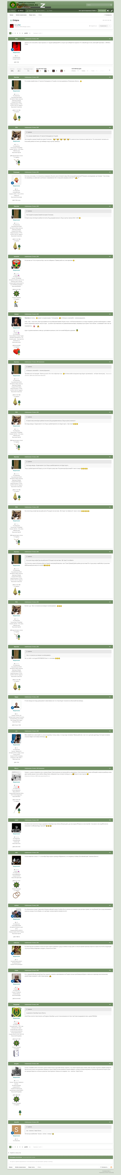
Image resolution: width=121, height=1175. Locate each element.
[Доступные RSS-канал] (111, 1167)
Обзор (21, 10)
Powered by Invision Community (106, 1172)
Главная (13, 10)
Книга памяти (40, 10)
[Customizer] (108, 10)
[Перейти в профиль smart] (16, 827)
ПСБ (16, 127)
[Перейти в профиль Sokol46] (16, 1129)
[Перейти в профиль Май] (11, 26)
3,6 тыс (17, 94)
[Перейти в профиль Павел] (16, 704)
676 (17, 55)
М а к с (16, 768)
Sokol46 (16, 1122)
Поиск (50, 10)
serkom (16, 905)
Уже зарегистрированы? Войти (87, 10)
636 (17, 748)
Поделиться (93, 26)
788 (17, 1139)
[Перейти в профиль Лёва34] (37, 71)
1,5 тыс (17, 785)
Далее (26, 33)
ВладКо (16, 1063)
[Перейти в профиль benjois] (45, 71)
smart (16, 820)
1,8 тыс (17, 869)
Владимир (16, 1004)
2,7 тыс (17, 273)
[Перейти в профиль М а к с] (16, 775)
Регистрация (102, 10)
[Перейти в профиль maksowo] (16, 950)
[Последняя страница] (30, 33)
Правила (30, 10)
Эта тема (105, 4)
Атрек (16, 970)
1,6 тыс (17, 837)
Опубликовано (32, 38)
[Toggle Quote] (27, 132)
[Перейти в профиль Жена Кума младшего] (61, 71)
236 (17, 959)
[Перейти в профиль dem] (16, 860)
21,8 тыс (17, 331)
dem (16, 852)
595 (17, 987)
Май (16, 38)
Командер (16, 172)
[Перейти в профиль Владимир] (16, 1012)
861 (17, 714)
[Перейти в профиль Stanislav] (16, 84)
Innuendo (16, 256)
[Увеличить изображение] (81, 81)
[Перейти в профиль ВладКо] (16, 1071)
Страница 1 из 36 (37, 33)
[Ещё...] (110, 39)
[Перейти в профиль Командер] (16, 179)
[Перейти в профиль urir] (16, 738)
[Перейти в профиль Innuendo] (16, 264)
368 (17, 189)
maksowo (16, 942)
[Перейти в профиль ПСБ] (16, 135)
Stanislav (16, 77)
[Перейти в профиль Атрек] (16, 978)
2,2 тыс (17, 1080)
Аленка (16, 314)
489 (17, 922)
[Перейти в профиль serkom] (16, 913)
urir (16, 731)
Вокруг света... (27, 26)
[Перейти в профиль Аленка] (53, 71)
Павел (16, 697)
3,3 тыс (17, 1021)
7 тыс (17, 144)
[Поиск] (111, 5)
